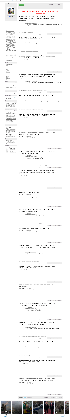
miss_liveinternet (12, 131)
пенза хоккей (8, 55)
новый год (7, 71)
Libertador (10, 115)
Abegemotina (7, 112)
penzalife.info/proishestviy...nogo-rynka (31, 383)
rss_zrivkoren (12, 143)
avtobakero (14, 118)
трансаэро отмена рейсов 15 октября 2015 (36, 223)
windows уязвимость (23, 32)
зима (6, 68)
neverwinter (14, 24)
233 (53, 397)
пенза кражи (8, 46)
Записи (6, 3)
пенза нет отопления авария (47, 317)
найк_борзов (7, 128)
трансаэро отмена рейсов (27, 223)
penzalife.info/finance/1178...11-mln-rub (31, 346)
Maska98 (7, 116)
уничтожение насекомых (13, 59)
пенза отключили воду (11, 52)
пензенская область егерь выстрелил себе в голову (27, 336)
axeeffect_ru (7, 136)
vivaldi (6, 104)
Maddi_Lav (13, 115)
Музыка (7, 69)
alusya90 (11, 118)
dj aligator (12, 103)
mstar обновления (9, 24)
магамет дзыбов (9, 40)
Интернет (7, 65)
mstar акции (10, 23)
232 (54, 397)
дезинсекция (8, 37)
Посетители (12, 151)
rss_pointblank (8, 142)
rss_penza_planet (12, 142)
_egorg (7, 118)
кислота (14, 105)
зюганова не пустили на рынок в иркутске (33, 261)
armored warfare (9, 21)
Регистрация (14, 0)
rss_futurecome (8, 143)
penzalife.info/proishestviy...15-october (30, 214)
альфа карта (11, 34)
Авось (26, 0)
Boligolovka (11, 114)
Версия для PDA (63, 415)
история (12, 105)
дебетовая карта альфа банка (9, 36)
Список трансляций (9, 140)
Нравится (55, 71)
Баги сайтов (7, 70)
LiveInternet (7, 0)
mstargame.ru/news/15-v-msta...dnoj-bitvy (31, 231)
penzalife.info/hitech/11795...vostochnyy (31, 156)
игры (10, 38)
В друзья (11, 16)
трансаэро (22, 223)
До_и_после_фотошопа (9, 130)
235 (50, 397)
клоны (6, 79)
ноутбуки (12, 42)
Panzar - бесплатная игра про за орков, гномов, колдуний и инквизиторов (40, 12)
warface (7, 33)
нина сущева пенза (23, 51)
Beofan (9, 114)
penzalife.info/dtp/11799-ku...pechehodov (31, 81)
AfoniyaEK (12, 112)
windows (27, 32)
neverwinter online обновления (11, 27)
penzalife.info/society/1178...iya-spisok (30, 308)
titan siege (10, 31)
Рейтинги (22, 0)
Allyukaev (8, 113)
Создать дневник (21, 4)
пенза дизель (8, 45)
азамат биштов (8, 34)
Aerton (10, 112)
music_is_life (7, 132)
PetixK (12, 116)
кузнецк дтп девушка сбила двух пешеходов (29, 90)
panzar (7, 28)
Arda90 (15, 113)
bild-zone (7, 119)
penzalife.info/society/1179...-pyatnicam (31, 100)
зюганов (22, 261)
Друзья (9, 3)
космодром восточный (31, 165)
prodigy (15, 103)
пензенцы (14, 58)
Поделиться (59, 71)
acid (10, 103)
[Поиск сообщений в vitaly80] (14, 97)
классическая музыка (9, 106)
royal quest (8, 29)
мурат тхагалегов (12, 41)
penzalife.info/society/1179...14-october (31, 195)
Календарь (60, 397)
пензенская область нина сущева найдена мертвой (32, 51)
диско (6, 105)
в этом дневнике (8, 98)
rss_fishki (10, 141)
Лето (6, 77)
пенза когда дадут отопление (30, 317)
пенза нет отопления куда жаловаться (39, 317)
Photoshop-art (11, 132)
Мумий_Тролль (11, 128)
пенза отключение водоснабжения (9, 49)
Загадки (7, 75)
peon (11, 119)
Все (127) (15, 110)
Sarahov (14, 116)
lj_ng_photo (7, 141)
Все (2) (16, 82)
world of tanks (11, 33)
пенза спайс (14, 54)
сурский (8, 59)
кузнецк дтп (22, 90)
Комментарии (13, 3)
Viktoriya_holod (8, 117)
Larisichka (7, 115)
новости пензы (8, 42)
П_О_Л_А (12, 120)
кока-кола (13, 106)
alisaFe (9, 118)
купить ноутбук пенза (8, 39)
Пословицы (7, 78)
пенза (8, 43)
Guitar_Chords (8, 131)
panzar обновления (12, 28)
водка (14, 104)
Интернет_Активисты (12, 136)
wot (14, 33)
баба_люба (7, 122)
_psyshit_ (14, 130)
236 (49, 397)
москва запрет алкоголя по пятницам (25, 109)
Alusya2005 (12, 113)
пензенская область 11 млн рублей (25, 355)
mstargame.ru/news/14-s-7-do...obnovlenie (31, 289)
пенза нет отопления (23, 317)
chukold (9, 119)
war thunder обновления (12, 32)
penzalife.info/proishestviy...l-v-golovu (30, 327)
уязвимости (30, 32)
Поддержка (55, 0)
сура (6, 59)
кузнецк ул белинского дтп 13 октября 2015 (41, 90)
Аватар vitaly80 (11, 11)
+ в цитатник (29, 40)
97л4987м (7, 76)
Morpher (9, 116)
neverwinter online (10, 26)
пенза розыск (10, 54)
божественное (11, 104)
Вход (17, 0)
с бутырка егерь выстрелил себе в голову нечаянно (40, 336)
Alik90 (6, 113)
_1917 (13, 117)
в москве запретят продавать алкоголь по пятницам (36, 109)
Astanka (7, 114)
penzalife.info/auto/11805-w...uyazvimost (31, 23)
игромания (9, 105)
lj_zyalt (13, 141)
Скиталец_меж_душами (9, 121)
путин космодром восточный (24, 165)
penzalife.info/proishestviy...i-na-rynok (30, 252)
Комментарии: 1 (11, 88)
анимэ (8, 104)
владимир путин (49, 165)
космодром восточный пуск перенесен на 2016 (41, 165)
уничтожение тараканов (9, 60)
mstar (7, 23)
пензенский (10, 58)
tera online (7, 31)
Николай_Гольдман (8, 120)
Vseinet (11, 117)
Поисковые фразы (13, 152)
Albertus (15, 112)
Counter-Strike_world (13, 129)
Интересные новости (9, 64)
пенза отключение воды (11, 51)
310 (47, 397)
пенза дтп (13, 45)
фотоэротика (7, 129)
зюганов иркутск (25, 261)
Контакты (62, 416)
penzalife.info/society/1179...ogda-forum (31, 137)
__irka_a (15, 117)
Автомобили (7, 72)
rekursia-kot (14, 119)
